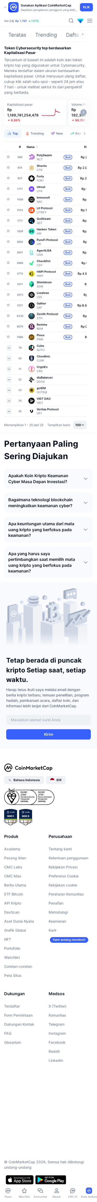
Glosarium (12, 1042)
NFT (7, 939)
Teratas (17, 35)
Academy (12, 849)
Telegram (56, 1024)
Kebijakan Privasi (63, 867)
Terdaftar (12, 1006)
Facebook (57, 1042)
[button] (35, 112)
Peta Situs (12, 975)
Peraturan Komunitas (66, 894)
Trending (46, 35)
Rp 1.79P (21, 21)
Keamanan (57, 921)
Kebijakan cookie (63, 885)
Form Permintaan (18, 1015)
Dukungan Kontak (19, 1024)
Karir (52, 930)
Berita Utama (15, 885)
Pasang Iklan (15, 858)
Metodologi (58, 912)
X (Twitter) (57, 1006)
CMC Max (12, 876)
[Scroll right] (82, 34)
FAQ (7, 1033)
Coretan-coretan (18, 966)
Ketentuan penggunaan (68, 858)
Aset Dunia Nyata (19, 921)
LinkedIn (56, 1060)
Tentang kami (60, 849)
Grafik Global (15, 930)
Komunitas (57, 1015)
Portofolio (12, 948)
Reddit (54, 1051)
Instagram (57, 1033)
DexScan (11, 912)
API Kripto (12, 903)
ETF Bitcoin (13, 894)
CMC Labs (13, 867)
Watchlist (12, 957)
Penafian (56, 903)
